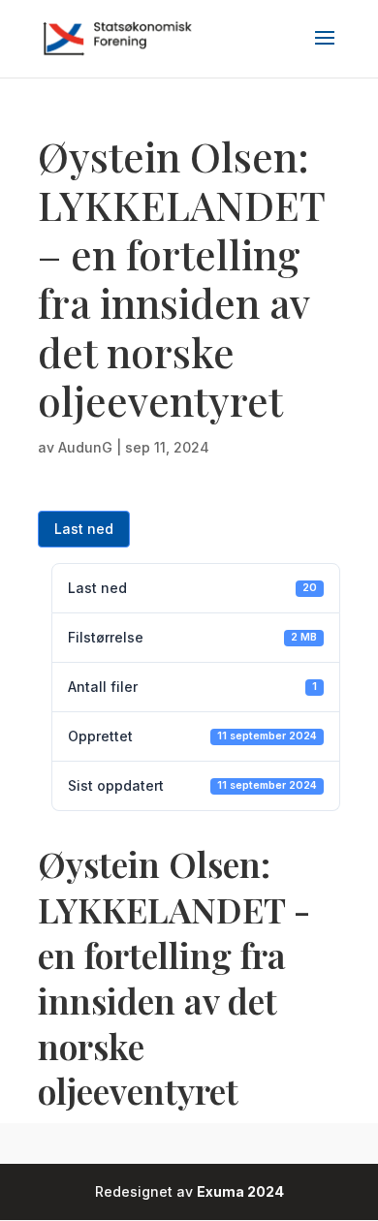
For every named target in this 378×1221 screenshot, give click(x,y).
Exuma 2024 (240, 1191)
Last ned (83, 528)
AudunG (85, 447)
